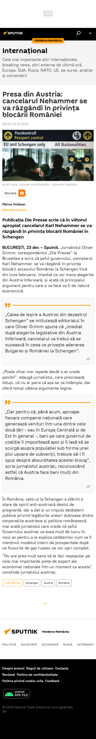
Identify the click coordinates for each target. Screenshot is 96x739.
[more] (88, 359)
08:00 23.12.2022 (15, 124)
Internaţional (12, 583)
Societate (29, 644)
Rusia (67, 644)
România (63, 583)
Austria (48, 583)
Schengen (32, 583)
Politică (9, 644)
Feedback (52, 681)
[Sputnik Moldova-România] (14, 35)
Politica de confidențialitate (37, 674)
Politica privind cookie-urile (22, 681)
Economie (50, 644)
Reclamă (8, 674)
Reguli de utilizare (39, 668)
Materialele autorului (14, 209)
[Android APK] (16, 694)
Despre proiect (13, 668)
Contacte (62, 668)
